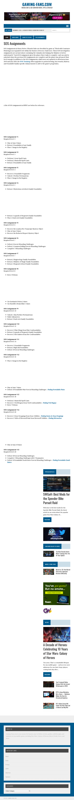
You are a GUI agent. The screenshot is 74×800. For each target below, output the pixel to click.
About (7, 756)
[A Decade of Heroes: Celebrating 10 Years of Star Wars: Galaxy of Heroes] (56, 641)
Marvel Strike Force (50, 564)
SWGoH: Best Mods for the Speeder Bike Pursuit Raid (56, 498)
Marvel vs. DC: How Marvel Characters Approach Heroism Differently (63, 572)
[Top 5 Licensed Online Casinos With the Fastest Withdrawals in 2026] (48, 686)
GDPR (7, 769)
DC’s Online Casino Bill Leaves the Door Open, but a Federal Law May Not (63, 706)
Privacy (7, 764)
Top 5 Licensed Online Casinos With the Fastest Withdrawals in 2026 (63, 684)
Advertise (8, 773)
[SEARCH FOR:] (60, 30)
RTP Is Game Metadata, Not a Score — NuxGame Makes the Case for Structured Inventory (63, 695)
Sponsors (8, 777)
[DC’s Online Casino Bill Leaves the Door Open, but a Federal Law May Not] (48, 708)
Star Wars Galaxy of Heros (52, 546)
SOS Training (25, 61)
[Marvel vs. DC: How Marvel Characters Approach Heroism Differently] (48, 574)
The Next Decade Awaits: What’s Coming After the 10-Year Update (63, 554)
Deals (7, 760)
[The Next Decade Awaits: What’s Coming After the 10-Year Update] (48, 556)
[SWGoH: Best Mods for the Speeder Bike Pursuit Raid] (56, 490)
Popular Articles (49, 472)
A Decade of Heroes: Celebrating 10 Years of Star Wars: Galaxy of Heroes (55, 651)
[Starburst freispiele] (47, 613)
